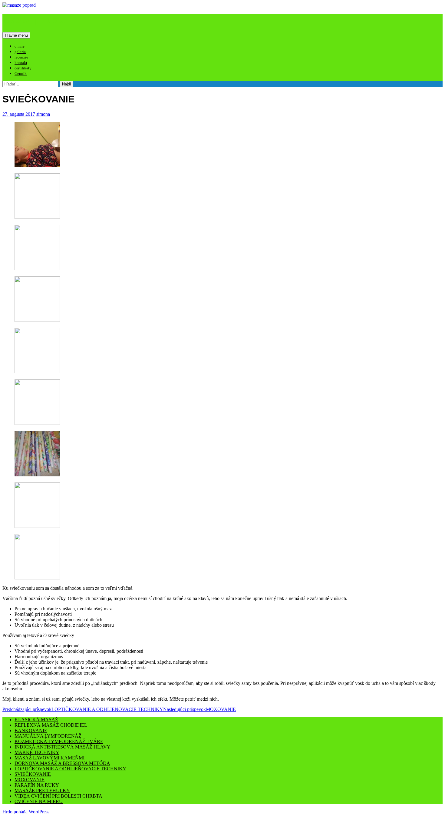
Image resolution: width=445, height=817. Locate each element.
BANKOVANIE (31, 730)
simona (43, 114)
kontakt (21, 62)
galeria (20, 51)
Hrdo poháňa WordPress (25, 811)
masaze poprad (33, 19)
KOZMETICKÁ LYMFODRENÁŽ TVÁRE (59, 741)
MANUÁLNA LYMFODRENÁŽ (48, 736)
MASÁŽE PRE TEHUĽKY (42, 790)
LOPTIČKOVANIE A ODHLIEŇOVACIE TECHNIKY (82, 709)
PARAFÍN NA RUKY (37, 785)
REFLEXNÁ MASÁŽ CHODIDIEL (51, 725)
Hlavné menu (16, 35)
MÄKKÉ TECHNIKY (37, 752)
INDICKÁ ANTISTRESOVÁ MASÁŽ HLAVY (62, 746)
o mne (20, 46)
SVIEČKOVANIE (33, 774)
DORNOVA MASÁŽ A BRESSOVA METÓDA (62, 763)
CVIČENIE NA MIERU (39, 801)
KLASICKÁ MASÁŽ (36, 719)
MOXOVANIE (199, 709)
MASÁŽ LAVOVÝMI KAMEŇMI (49, 757)
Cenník (21, 73)
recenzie (21, 57)
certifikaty (23, 68)
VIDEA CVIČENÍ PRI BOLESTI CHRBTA (58, 796)
